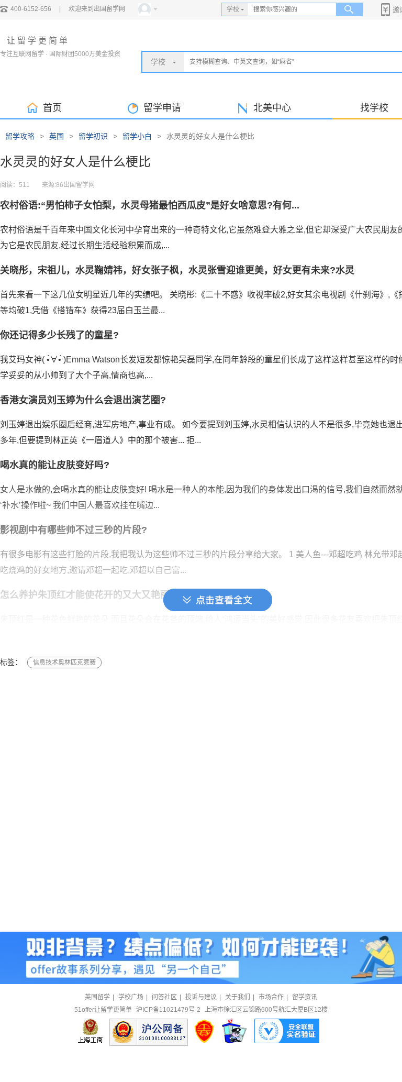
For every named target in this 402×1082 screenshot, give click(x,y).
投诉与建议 (201, 997)
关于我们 (237, 997)
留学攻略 (20, 136)
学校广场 (130, 997)
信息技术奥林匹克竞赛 (64, 662)
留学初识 (93, 136)
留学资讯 (304, 997)
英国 (56, 136)
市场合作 (271, 997)
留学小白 (137, 136)
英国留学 (97, 997)
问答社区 (164, 997)
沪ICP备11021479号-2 (168, 1009)
